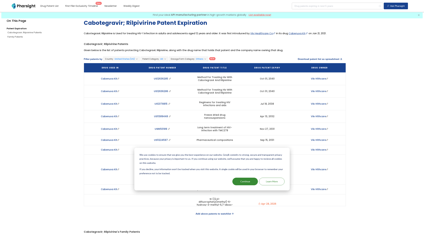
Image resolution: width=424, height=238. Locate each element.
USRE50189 (161, 129)
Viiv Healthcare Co (261, 33)
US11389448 (161, 116)
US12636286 (161, 91)
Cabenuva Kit (297, 33)
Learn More (272, 181)
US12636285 (161, 78)
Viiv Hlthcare (318, 78)
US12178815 (161, 103)
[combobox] (337, 6)
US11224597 (161, 140)
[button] (121, 59)
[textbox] (337, 6)
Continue (245, 181)
